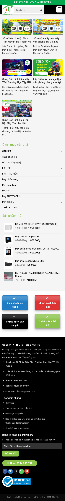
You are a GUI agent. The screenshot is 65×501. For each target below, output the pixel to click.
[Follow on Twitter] (10, 471)
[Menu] (59, 9)
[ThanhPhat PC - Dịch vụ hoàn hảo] (7, 10)
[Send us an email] (15, 471)
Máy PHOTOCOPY (11, 196)
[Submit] (40, 10)
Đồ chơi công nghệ (11, 162)
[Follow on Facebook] (5, 471)
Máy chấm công (10, 179)
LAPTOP (6, 168)
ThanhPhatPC (32, 497)
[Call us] (21, 471)
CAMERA (6, 151)
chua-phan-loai (9, 156)
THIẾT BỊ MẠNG (10, 207)
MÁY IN (6, 190)
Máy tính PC (8, 202)
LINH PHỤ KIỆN (10, 173)
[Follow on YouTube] (26, 471)
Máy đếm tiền (9, 185)
